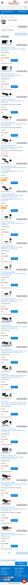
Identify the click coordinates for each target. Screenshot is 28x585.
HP (6, 17)
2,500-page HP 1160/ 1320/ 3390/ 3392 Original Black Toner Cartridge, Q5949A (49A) (13, 49)
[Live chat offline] (24, 581)
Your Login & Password (21, 576)
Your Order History (19, 571)
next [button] (9, 553)
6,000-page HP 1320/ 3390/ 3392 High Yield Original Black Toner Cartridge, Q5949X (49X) (11, 75)
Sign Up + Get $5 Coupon (21, 563)
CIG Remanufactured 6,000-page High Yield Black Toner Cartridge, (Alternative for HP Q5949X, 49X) (13, 273)
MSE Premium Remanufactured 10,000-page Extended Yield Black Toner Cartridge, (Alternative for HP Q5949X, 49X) (13, 402)
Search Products (22, 26)
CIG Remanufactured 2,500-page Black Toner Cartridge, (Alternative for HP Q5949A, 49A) (12, 223)
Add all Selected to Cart (21, 34)
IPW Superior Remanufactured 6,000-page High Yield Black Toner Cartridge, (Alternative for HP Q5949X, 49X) (12, 457)
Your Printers (18, 574)
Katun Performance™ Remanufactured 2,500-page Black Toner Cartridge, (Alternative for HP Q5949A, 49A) (14, 326)
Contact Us (3, 569)
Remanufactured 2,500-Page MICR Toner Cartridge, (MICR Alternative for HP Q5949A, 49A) (13, 534)
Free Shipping (4, 574)
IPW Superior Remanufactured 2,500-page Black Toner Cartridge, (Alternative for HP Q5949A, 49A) (13, 430)
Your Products (18, 573)
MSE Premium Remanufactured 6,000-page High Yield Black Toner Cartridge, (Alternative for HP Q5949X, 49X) (14, 375)
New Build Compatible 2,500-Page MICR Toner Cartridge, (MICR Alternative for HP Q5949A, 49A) (14, 484)
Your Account (18, 569)
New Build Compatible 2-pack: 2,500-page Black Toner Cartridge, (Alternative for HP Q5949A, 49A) (13, 167)
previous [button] (4, 553)
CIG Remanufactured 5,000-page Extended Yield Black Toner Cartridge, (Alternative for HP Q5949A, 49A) (11, 247)
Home (2, 17)
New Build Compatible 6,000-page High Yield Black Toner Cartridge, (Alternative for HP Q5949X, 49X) (13, 124)
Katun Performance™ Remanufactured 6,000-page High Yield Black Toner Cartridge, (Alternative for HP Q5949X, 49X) (14, 351)
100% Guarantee (5, 573)
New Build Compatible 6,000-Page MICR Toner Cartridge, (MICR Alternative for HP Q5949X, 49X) (14, 509)
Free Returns (4, 571)
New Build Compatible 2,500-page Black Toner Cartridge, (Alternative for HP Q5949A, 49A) (12, 101)
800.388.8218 (23, 11)
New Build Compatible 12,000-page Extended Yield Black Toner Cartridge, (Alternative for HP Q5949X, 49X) (11, 147)
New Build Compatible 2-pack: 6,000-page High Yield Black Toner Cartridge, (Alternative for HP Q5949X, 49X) (12, 195)
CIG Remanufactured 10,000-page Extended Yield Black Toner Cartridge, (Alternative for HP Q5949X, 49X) (11, 300)
